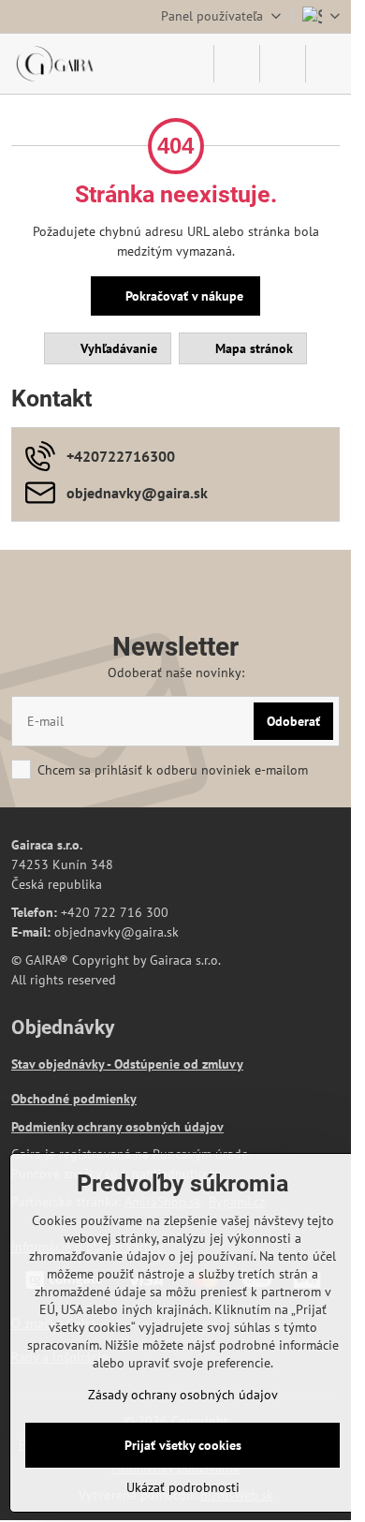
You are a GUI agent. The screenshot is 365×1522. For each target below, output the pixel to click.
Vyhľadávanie (117, 348)
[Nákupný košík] (282, 63)
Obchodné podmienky (74, 1098)
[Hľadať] (236, 63)
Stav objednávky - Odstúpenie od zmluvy (127, 1064)
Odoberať (293, 721)
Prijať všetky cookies (182, 1445)
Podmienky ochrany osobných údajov (117, 1126)
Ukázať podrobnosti (183, 1487)
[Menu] (328, 63)
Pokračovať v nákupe (182, 296)
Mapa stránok (252, 348)
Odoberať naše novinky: (176, 672)
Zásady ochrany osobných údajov (183, 1394)
